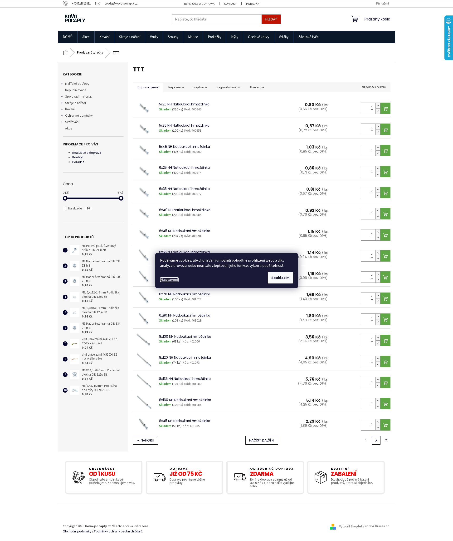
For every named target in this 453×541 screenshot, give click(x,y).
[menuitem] (67, 37)
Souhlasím (280, 277)
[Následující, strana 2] (376, 440)
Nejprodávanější (228, 87)
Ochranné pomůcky (79, 115)
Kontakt (230, 4)
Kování (70, 109)
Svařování (72, 122)
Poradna (252, 4)
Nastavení (169, 279)
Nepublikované (75, 90)
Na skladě (79, 208)
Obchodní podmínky (77, 531)
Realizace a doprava (199, 4)
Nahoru (147, 440)
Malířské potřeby (77, 83)
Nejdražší (200, 87)
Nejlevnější (176, 87)
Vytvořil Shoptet (350, 526)
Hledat (271, 19)
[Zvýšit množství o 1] (377, 105)
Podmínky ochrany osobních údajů (118, 531)
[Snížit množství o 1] (377, 111)
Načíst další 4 (261, 440)
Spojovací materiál (78, 96)
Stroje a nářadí (75, 103)
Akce (68, 128)
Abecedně (256, 87)
